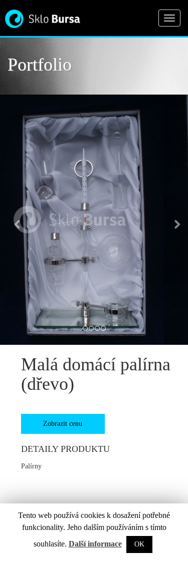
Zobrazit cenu (62, 423)
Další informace (95, 543)
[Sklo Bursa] (42, 15)
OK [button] (139, 544)
